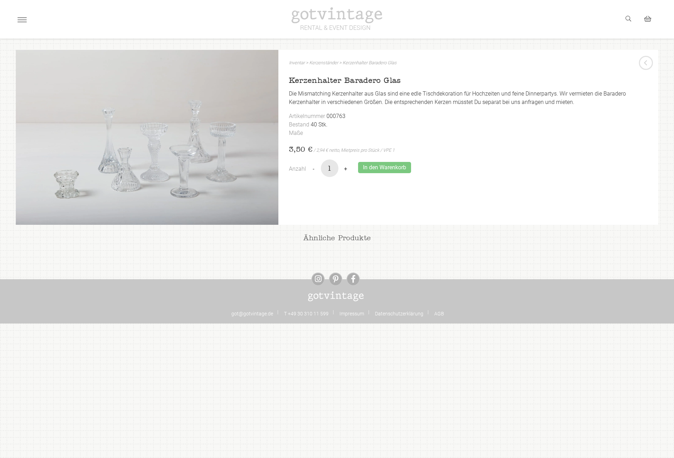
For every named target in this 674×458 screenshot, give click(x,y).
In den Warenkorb (384, 167)
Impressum (351, 313)
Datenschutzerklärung (399, 313)
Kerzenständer (323, 62)
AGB (439, 313)
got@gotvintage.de (252, 313)
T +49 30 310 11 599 (306, 313)
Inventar (297, 62)
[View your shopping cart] (650, 17)
